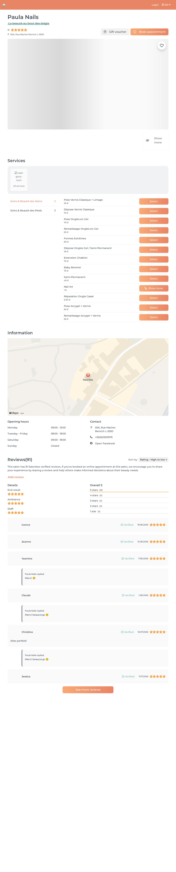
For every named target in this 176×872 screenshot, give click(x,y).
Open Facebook (105, 435)
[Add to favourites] (162, 45)
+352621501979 (104, 429)
